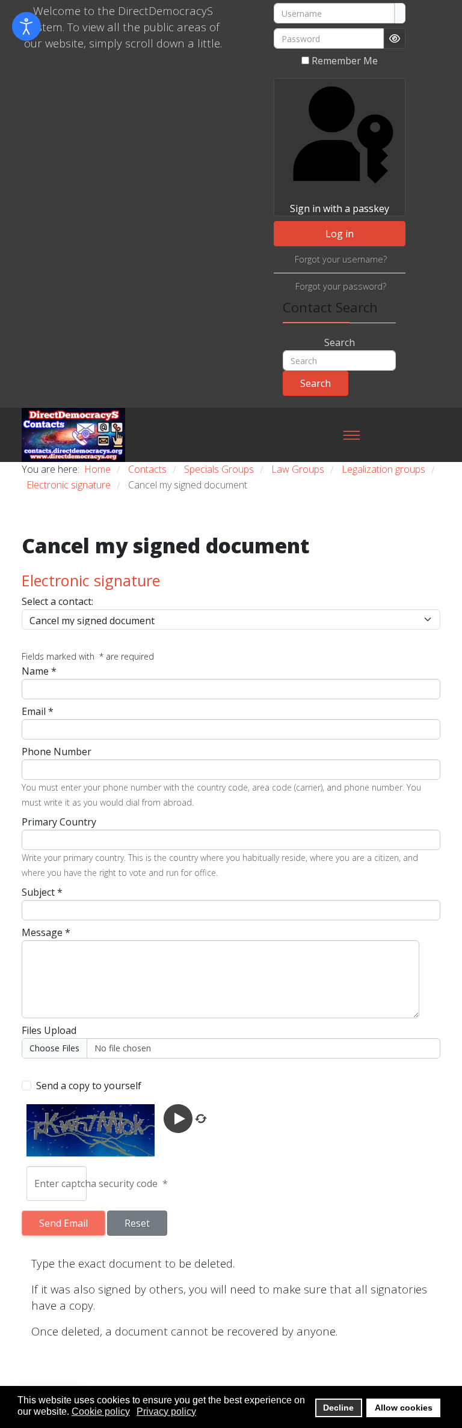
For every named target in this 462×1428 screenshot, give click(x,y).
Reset (137, 1223)
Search (339, 342)
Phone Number (56, 751)
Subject (42, 892)
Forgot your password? (340, 286)
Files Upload (49, 1030)
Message (46, 932)
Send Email (63, 1223)
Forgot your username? (341, 259)
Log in (339, 233)
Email (38, 711)
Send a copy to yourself (88, 1085)
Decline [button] (338, 1407)
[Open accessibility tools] (26, 26)
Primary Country (59, 821)
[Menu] (351, 435)
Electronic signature (91, 580)
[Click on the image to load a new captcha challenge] (92, 1130)
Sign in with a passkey (339, 208)
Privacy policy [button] (166, 1411)
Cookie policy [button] (101, 1411)
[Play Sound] (179, 1118)
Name (39, 671)
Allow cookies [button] (404, 1407)
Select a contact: (57, 601)
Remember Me (345, 60)
